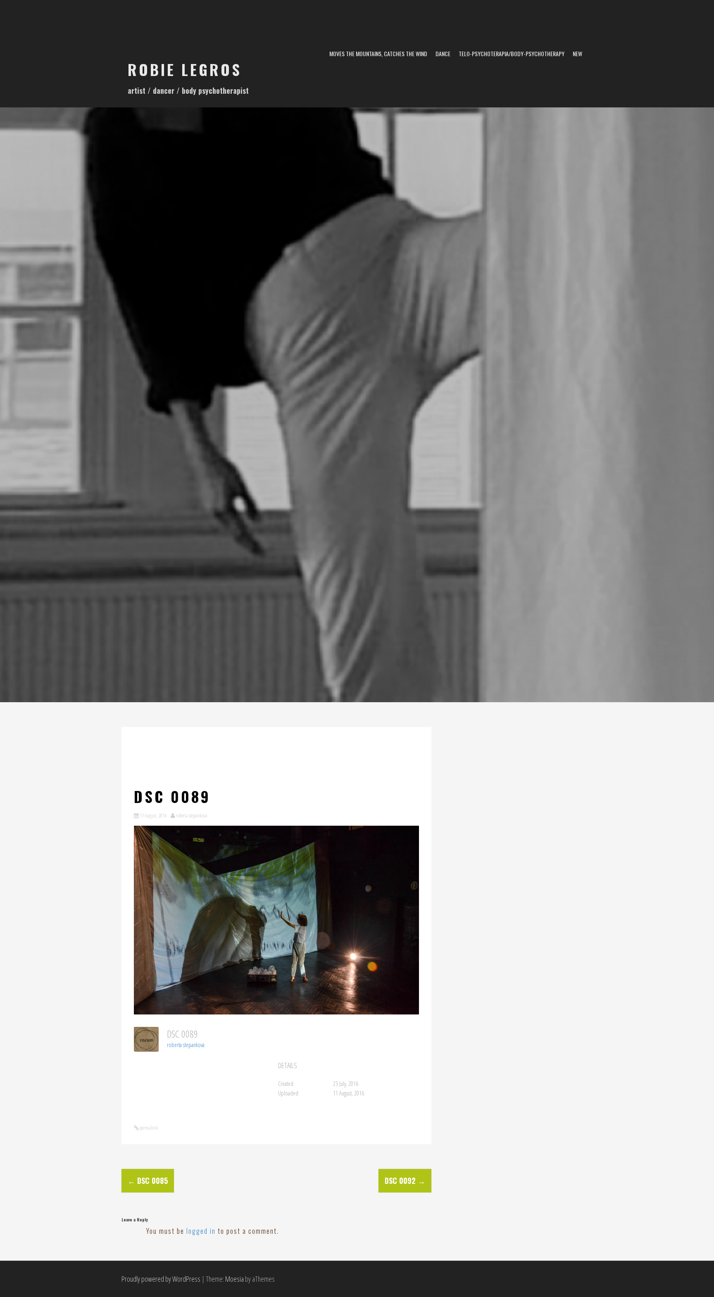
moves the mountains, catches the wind (378, 53)
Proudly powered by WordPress (160, 1279)
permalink (148, 1127)
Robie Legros (185, 69)
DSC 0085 (148, 1180)
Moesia (234, 1279)
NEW (577, 53)
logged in (201, 1231)
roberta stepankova (191, 815)
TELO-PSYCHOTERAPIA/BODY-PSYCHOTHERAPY (511, 53)
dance (443, 53)
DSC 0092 (405, 1180)
